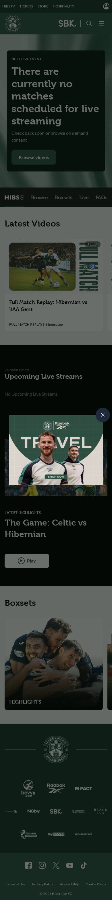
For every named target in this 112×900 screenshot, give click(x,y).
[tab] (103, 415)
